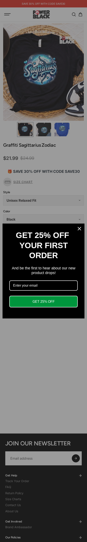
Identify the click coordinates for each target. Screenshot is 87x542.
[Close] (79, 229)
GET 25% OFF (44, 301)
